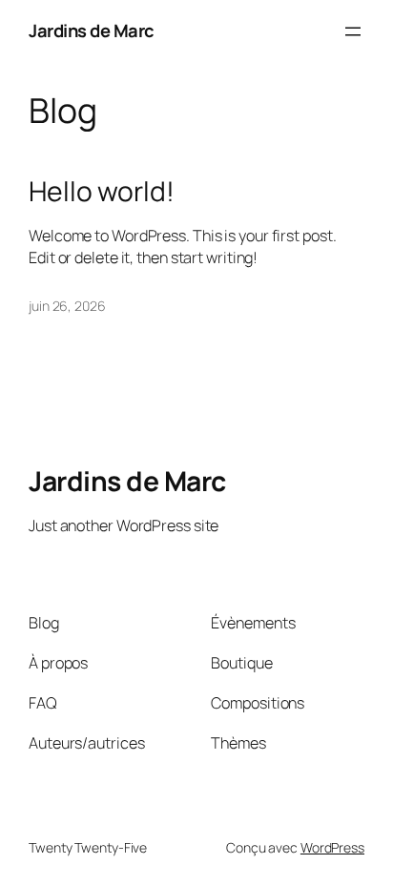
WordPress (332, 847)
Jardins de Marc (92, 30)
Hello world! (102, 191)
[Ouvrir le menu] (352, 31)
